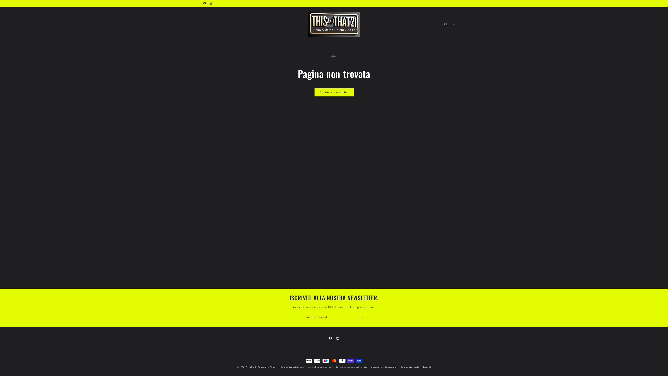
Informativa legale (410, 367)
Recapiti (427, 367)
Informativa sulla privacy (320, 367)
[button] (446, 24)
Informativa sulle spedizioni (384, 367)
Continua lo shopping (334, 92)
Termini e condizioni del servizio (351, 367)
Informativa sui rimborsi (292, 367)
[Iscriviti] (361, 317)
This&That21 (251, 367)
